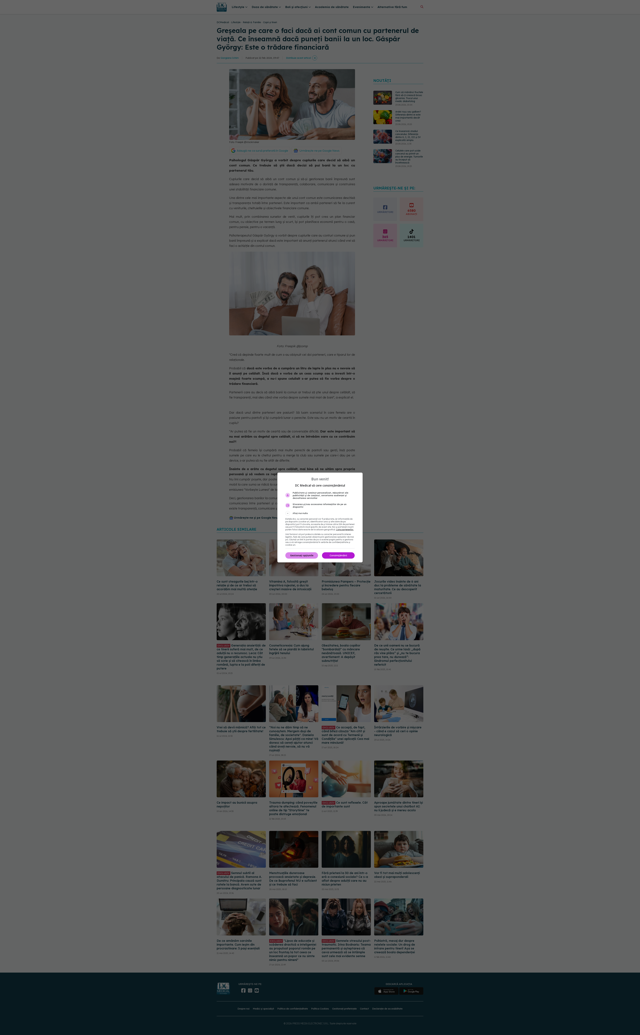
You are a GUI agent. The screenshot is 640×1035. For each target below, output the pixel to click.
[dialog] (320, 517)
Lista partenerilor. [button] (345, 529)
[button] (320, 513)
